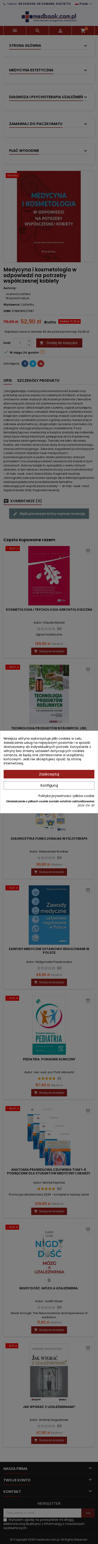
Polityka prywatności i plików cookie (66, 796)
